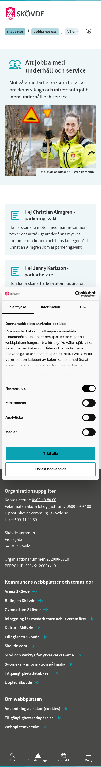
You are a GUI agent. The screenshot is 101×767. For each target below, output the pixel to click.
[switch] (89, 403)
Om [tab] (83, 307)
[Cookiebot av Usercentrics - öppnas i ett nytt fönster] (75, 294)
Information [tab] (50, 307)
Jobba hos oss (45, 31)
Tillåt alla (50, 453)
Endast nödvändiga (50, 469)
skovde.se (15, 31)
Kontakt (63, 760)
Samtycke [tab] (18, 307)
